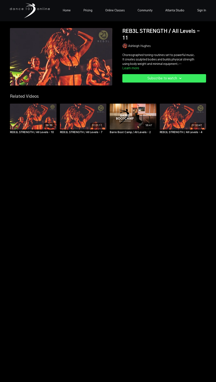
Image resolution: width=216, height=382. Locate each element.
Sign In (201, 10)
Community (145, 10)
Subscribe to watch (162, 78)
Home (67, 10)
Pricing (87, 10)
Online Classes (115, 10)
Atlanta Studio (174, 10)
